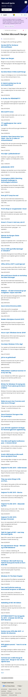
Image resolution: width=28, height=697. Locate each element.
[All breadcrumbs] (2, 30)
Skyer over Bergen (7, 58)
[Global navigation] (1, 15)
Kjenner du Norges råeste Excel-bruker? (10, 236)
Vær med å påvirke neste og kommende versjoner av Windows (13, 588)
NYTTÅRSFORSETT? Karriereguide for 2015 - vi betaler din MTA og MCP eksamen (12, 618)
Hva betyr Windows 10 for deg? (12, 344)
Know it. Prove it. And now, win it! (13, 222)
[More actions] (26, 30)
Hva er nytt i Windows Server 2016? (13, 333)
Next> (2, 672)
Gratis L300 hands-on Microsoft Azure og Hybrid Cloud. (12, 455)
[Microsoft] (14, 15)
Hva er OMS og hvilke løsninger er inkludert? (12, 250)
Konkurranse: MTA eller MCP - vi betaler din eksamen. (12, 632)
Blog (19, 689)
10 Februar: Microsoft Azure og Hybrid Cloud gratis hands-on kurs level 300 (13, 563)
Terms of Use (18, 693)
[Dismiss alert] (26, 2)
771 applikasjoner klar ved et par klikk (11, 124)
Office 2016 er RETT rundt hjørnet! (13, 264)
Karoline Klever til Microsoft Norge (13, 72)
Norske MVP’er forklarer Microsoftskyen (9, 46)
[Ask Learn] (23, 30)
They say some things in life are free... (10, 480)
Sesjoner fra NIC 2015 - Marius (11, 492)
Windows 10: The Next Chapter (12, 576)
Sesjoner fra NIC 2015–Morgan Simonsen (9, 518)
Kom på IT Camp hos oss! (9, 195)
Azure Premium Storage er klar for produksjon (12, 415)
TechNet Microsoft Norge (10, 30)
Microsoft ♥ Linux (7, 112)
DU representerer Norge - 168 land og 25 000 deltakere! (13, 546)
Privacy (9, 691)
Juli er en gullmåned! (8, 357)
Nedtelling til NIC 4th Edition (11, 603)
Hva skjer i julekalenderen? (10, 154)
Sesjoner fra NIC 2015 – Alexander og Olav (13, 505)
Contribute (3, 691)
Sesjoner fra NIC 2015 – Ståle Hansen (14, 468)
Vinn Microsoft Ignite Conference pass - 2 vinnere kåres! (12, 442)
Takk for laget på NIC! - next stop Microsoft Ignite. (12, 533)
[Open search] (21, 15)
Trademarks (3, 695)
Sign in (25, 15)
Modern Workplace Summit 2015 (12, 319)
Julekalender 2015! (7, 167)
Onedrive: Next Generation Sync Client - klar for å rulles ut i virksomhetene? (12, 138)
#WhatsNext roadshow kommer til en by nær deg (13, 372)
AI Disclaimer (4, 689)
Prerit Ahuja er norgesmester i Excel (13, 209)
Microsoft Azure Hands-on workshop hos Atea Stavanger (14, 276)
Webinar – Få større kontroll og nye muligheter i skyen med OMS (13, 291)
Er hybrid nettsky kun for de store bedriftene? (11, 84)
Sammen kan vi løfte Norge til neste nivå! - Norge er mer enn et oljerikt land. (12, 659)
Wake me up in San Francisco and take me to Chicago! (13, 402)
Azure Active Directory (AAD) (11, 306)
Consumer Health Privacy (7, 693)
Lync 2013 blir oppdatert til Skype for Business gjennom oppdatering (13, 429)
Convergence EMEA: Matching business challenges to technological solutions (11, 180)
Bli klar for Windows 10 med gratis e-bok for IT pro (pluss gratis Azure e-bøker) (13, 386)
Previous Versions (13, 689)
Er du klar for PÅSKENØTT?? (10, 98)
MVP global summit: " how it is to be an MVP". (13, 645)
